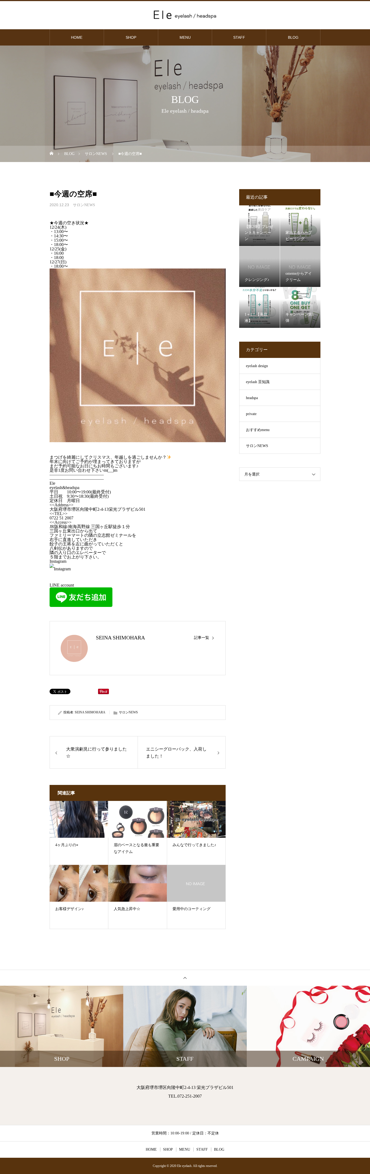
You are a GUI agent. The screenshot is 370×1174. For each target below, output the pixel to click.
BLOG (293, 37)
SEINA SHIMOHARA (120, 638)
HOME (76, 37)
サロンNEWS (84, 205)
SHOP (131, 37)
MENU (185, 37)
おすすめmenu (258, 430)
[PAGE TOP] (185, 978)
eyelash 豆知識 (258, 382)
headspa (252, 398)
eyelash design (257, 366)
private (251, 414)
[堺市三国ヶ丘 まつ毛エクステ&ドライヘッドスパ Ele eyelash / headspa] (185, 15)
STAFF (239, 37)
